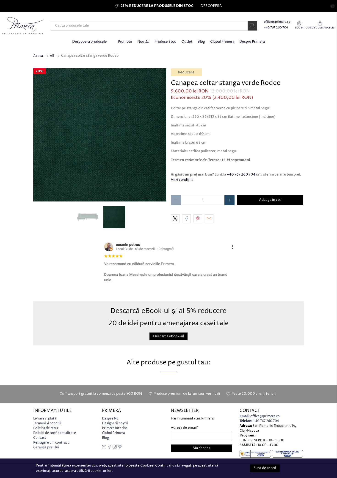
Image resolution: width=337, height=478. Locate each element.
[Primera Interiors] (23, 25)
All (52, 56)
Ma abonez (201, 448)
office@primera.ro (277, 22)
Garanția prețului (46, 447)
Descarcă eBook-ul (168, 336)
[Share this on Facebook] (186, 218)
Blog (201, 41)
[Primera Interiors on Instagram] (115, 448)
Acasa (38, 56)
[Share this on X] (175, 218)
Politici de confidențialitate (54, 433)
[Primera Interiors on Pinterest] (120, 448)
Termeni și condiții (47, 423)
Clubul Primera (222, 41)
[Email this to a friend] (209, 218)
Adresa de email (185, 427)
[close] (332, 6)
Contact (39, 438)
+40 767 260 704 (276, 28)
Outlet (187, 41)
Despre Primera (252, 41)
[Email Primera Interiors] (104, 448)
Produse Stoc (165, 41)
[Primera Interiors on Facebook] (109, 448)
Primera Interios (114, 428)
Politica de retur (45, 428)
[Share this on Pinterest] (197, 218)
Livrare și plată (44, 418)
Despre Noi (110, 418)
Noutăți (143, 41)
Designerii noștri (115, 423)
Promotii (125, 41)
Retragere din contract (51, 442)
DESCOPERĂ (211, 5)
